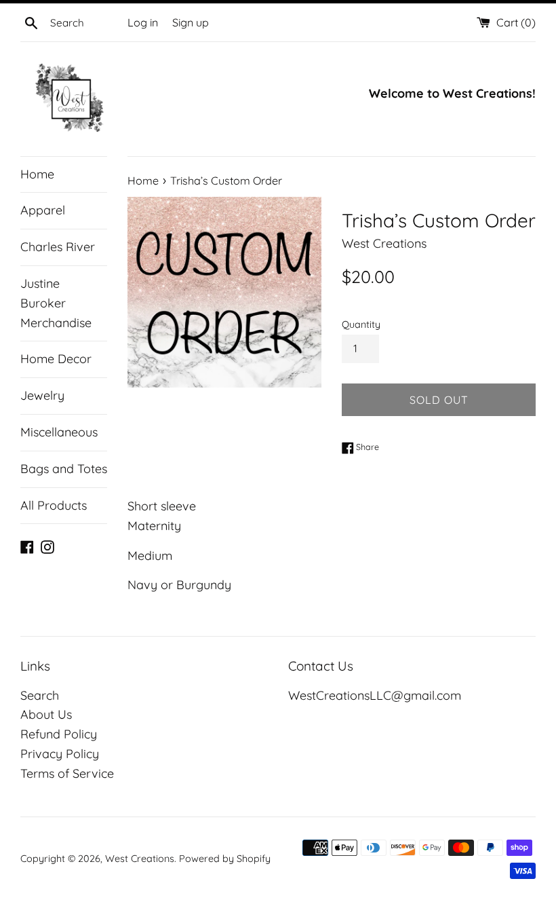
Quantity (361, 324)
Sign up (190, 22)
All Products (53, 505)
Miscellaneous (59, 432)
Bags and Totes (63, 468)
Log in (142, 22)
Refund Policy (58, 734)
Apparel (42, 210)
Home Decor (56, 359)
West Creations (139, 858)
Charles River (57, 247)
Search (39, 695)
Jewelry (42, 395)
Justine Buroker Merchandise (56, 303)
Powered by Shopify (225, 858)
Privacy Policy (59, 754)
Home (37, 174)
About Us (46, 714)
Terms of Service (67, 773)
